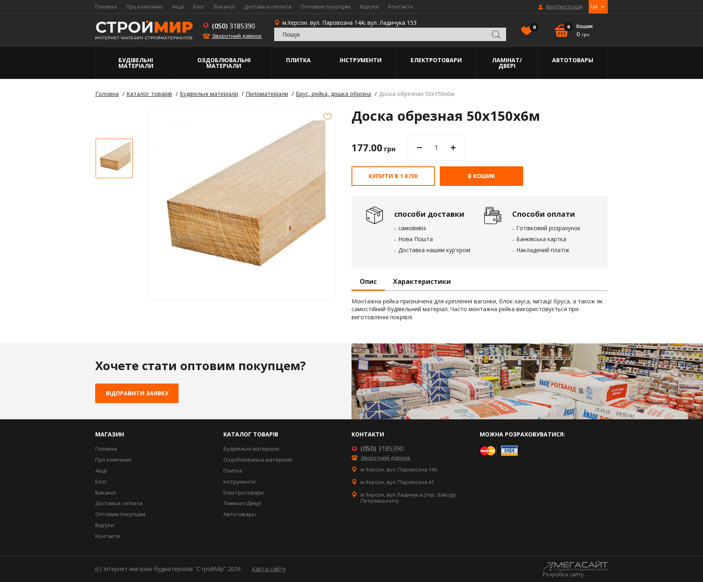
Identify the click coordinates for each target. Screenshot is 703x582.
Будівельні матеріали (135, 63)
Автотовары (572, 60)
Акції (178, 6)
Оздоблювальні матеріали (224, 63)
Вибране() (534, 27)
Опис (368, 282)
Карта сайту (269, 569)
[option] (114, 158)
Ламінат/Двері (507, 63)
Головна (106, 6)
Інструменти (361, 60)
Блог (199, 6)
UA (594, 6)
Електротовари (436, 60)
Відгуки (369, 6)
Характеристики (422, 282)
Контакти (400, 6)
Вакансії (224, 6)
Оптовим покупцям (326, 6)
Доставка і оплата (267, 6)
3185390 (233, 26)
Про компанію (144, 6)
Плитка (298, 60)
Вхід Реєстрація (564, 6)
